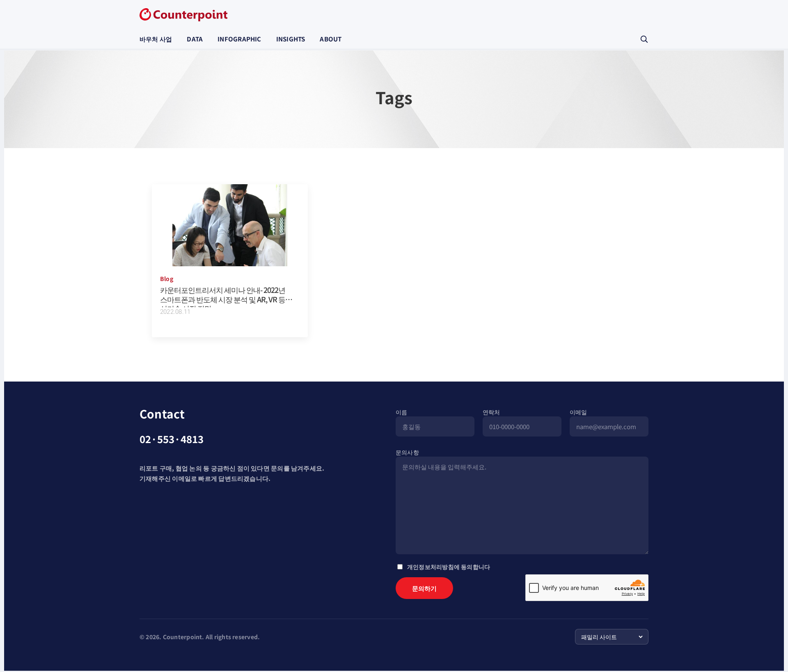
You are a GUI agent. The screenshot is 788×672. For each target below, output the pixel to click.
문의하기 (424, 588)
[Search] (643, 38)
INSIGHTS (290, 38)
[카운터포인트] (183, 14)
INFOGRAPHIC (239, 38)
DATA (195, 38)
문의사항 (407, 452)
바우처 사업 (156, 38)
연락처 (491, 412)
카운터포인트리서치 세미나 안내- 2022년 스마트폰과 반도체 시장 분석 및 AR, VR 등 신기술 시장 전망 (222, 298)
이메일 (578, 412)
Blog (166, 278)
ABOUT (330, 38)
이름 (401, 412)
